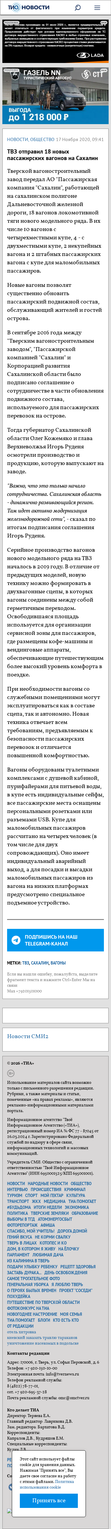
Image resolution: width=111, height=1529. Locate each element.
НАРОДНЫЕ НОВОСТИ (48, 1183)
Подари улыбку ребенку (32, 1266)
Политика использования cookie (47, 1484)
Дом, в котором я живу (31, 1249)
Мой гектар (52, 1195)
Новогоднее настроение (32, 1314)
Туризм (14, 1195)
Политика (17, 1213)
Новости (17, 139)
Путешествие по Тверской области (43, 1302)
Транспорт (18, 1201)
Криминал (75, 1189)
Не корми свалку (52, 1237)
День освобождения (65, 1272)
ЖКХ (36, 1201)
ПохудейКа (18, 1296)
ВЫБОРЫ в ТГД (21, 1219)
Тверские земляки (50, 1213)
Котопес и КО (53, 1243)
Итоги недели (48, 1207)
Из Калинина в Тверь (28, 1261)
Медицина (54, 1201)
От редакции (20, 1326)
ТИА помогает (82, 1201)
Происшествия (46, 1189)
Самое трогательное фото (33, 1278)
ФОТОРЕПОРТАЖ (22, 1225)
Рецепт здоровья (78, 1266)
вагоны (58, 963)
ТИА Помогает (21, 1320)
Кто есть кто (66, 1320)
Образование (85, 1213)
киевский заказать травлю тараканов (42, 1338)
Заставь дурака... (24, 1272)
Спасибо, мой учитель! (30, 1231)
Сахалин (40, 963)
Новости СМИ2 (28, 1036)
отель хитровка (21, 1332)
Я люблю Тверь (67, 1284)
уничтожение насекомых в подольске (43, 1343)
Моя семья (71, 1314)
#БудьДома (19, 1207)
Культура (75, 1195)
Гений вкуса (19, 1237)
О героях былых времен (31, 1290)
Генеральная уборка (28, 1284)
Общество (42, 139)
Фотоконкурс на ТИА (28, 1308)
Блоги (44, 1320)
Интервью (17, 1189)
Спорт (31, 1195)
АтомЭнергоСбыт (55, 1219)
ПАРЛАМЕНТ (18, 1255)
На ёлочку (68, 1249)
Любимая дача (48, 1255)
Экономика (77, 1207)
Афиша (48, 1225)
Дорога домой (72, 1231)
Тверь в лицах (22, 1243)
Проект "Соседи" (76, 1290)
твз (25, 963)
